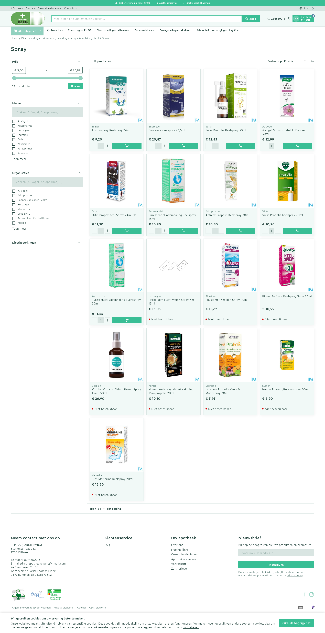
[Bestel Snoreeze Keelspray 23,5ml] (183, 146)
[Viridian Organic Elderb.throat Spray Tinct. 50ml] (117, 355)
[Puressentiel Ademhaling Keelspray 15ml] (173, 181)
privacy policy (294, 575)
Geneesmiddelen (144, 30)
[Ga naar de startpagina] (28, 19)
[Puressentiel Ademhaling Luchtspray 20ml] (117, 265)
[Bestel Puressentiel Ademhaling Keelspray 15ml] (183, 231)
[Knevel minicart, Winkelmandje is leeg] (296, 19)
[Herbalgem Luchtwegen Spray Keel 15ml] (173, 265)
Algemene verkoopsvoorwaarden (31, 607)
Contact (30, 8)
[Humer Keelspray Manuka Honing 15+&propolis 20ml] (173, 355)
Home (14, 38)
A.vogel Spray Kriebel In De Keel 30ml (284, 132)
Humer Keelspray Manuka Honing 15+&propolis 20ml (171, 391)
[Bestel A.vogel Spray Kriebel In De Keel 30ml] (297, 146)
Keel (96, 38)
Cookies (81, 607)
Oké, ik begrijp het (296, 623)
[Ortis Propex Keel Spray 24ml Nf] (117, 181)
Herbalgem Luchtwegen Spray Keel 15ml (172, 301)
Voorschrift (70, 8)
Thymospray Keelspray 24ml (111, 130)
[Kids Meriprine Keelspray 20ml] (117, 445)
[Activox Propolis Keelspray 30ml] (230, 181)
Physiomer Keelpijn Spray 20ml (226, 300)
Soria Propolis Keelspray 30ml (225, 130)
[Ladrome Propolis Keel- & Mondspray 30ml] (230, 355)
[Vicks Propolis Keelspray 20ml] (287, 181)
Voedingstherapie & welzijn (74, 38)
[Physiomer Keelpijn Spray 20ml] (230, 265)
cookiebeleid (191, 627)
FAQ (107, 545)
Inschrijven (276, 565)
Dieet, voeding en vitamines (112, 30)
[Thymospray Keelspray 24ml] (117, 96)
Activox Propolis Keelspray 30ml (227, 215)
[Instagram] (311, 594)
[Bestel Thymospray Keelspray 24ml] (127, 146)
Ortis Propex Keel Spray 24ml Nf (114, 215)
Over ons (177, 545)
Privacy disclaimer (63, 607)
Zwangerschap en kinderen (175, 30)
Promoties (57, 30)
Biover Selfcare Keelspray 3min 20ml (287, 296)
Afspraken (17, 8)
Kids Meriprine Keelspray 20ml (112, 479)
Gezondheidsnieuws (49, 8)
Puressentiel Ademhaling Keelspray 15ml (172, 217)
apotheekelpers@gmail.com (47, 563)
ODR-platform (97, 607)
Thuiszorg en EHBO (79, 30)
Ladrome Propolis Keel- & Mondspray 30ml (222, 391)
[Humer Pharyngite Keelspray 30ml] (287, 355)
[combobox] (146, 18)
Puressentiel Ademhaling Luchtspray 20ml (116, 301)
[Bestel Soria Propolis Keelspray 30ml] (240, 146)
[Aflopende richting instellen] (312, 61)
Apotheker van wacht (185, 559)
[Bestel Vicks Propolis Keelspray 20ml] (297, 231)
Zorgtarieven (179, 568)
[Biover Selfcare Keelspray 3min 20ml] (287, 265)
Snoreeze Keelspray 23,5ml (167, 130)
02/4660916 (32, 560)
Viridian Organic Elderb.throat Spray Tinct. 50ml (116, 391)
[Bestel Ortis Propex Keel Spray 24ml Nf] (127, 231)
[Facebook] (304, 594)
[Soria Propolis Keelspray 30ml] (230, 96)
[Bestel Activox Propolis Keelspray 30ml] (240, 231)
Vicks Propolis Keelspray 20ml (282, 215)
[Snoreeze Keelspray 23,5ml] (173, 96)
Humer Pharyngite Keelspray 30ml (285, 389)
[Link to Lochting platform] (313, 607)
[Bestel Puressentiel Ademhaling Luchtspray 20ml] (127, 320)
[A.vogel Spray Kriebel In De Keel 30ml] (287, 96)
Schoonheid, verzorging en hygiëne (218, 30)
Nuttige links (180, 549)
